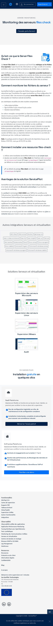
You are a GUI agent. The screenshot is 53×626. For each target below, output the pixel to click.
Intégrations (5, 517)
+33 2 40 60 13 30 (6, 586)
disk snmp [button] (22, 234)
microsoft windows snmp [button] (39, 246)
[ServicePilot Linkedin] (4, 604)
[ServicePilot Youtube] (8, 604)
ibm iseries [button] (8, 242)
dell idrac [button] (13, 234)
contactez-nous (6, 214)
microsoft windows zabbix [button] (37, 250)
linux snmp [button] (33, 242)
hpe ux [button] (40, 238)
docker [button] (30, 234)
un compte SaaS (43, 156)
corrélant (6, 193)
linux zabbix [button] (9, 246)
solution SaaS (32, 212)
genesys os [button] (38, 234)
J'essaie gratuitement (26, 31)
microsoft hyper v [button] (22, 246)
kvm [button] (25, 242)
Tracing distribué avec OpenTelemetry (13, 529)
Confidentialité (5, 560)
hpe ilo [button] (23, 238)
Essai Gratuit (43, 4)
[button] (28, 4)
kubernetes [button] (18, 242)
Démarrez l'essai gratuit (26, 424)
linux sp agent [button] (43, 242)
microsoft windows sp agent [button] (16, 250)
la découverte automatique (27, 187)
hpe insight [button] (32, 238)
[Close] (49, 621)
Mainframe (4, 546)
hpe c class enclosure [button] (11, 238)
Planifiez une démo (26, 472)
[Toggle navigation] (3, 5)
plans (46, 212)
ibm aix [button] (46, 238)
